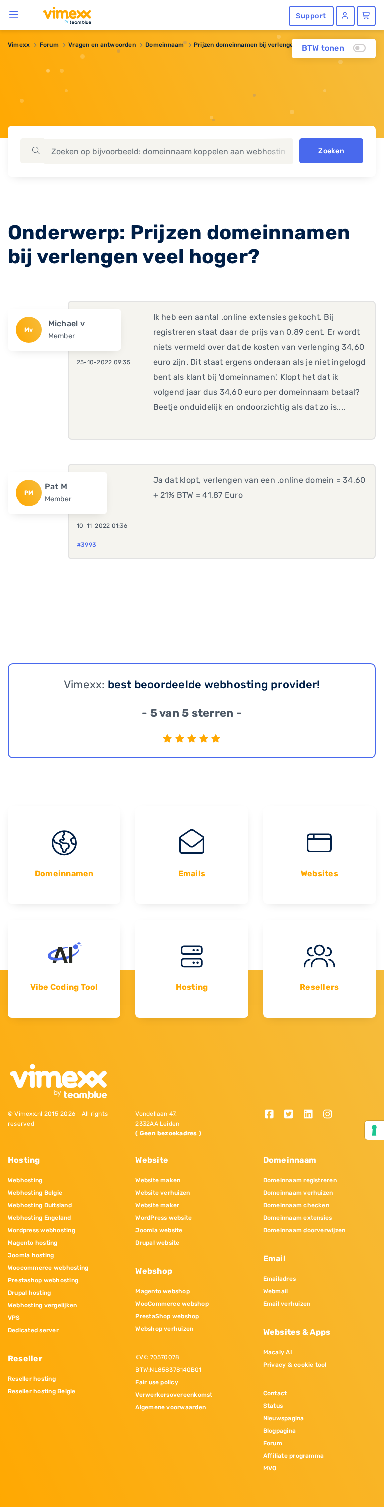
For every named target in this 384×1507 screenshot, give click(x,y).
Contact (276, 1393)
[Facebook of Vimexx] (273, 1115)
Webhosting (25, 1180)
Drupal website (158, 1242)
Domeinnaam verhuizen (299, 1192)
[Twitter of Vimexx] (292, 1115)
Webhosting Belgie (35, 1192)
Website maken (158, 1180)
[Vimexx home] (63, 15)
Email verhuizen (287, 1303)
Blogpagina (280, 1430)
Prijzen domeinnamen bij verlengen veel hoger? (264, 44)
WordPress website (164, 1217)
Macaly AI (278, 1352)
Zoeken (331, 151)
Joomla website (159, 1230)
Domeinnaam (165, 44)
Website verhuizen (163, 1192)
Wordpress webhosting (42, 1230)
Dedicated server (33, 1330)
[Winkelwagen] (366, 16)
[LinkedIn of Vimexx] (312, 1115)
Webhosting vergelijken (42, 1305)
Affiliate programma (294, 1455)
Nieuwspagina (284, 1418)
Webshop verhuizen (165, 1328)
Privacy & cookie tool (295, 1364)
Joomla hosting (31, 1255)
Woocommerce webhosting (48, 1267)
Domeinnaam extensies (298, 1217)
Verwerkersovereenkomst (174, 1394)
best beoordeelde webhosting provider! (214, 684)
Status (273, 1405)
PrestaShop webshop (167, 1316)
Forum (49, 44)
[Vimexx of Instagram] (330, 1115)
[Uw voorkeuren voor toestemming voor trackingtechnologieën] (374, 1130)
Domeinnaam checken (297, 1205)
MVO (270, 1468)
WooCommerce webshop (172, 1303)
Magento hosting (33, 1242)
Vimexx (19, 44)
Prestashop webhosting (43, 1280)
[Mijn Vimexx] (345, 16)
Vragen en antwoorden (102, 44)
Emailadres (280, 1278)
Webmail (276, 1291)
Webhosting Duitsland (40, 1205)
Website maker (158, 1205)
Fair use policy (157, 1382)
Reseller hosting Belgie (42, 1391)
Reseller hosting (32, 1378)
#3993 (86, 544)
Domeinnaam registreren (300, 1180)
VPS (14, 1317)
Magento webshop (163, 1291)
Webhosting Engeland (40, 1217)
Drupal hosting (29, 1292)
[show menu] (14, 14)
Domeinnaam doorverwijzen (305, 1230)
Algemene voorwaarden (171, 1407)
